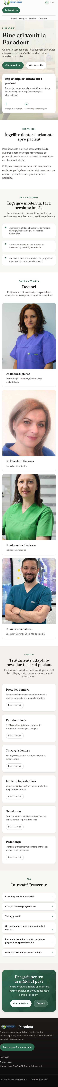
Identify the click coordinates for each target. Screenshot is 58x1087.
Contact (43, 18)
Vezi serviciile (36, 65)
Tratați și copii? (13, 916)
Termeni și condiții (39, 1079)
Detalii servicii (14, 705)
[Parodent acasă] (13, 2)
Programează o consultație (17, 1047)
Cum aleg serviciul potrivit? (19, 896)
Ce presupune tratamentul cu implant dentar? (25, 928)
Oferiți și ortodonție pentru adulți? (23, 952)
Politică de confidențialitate (13, 1079)
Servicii (32, 18)
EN (53, 2)
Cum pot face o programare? (20, 906)
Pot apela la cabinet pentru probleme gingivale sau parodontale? (25, 941)
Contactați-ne (11, 10)
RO (46, 2)
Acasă (14, 18)
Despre (23, 18)
